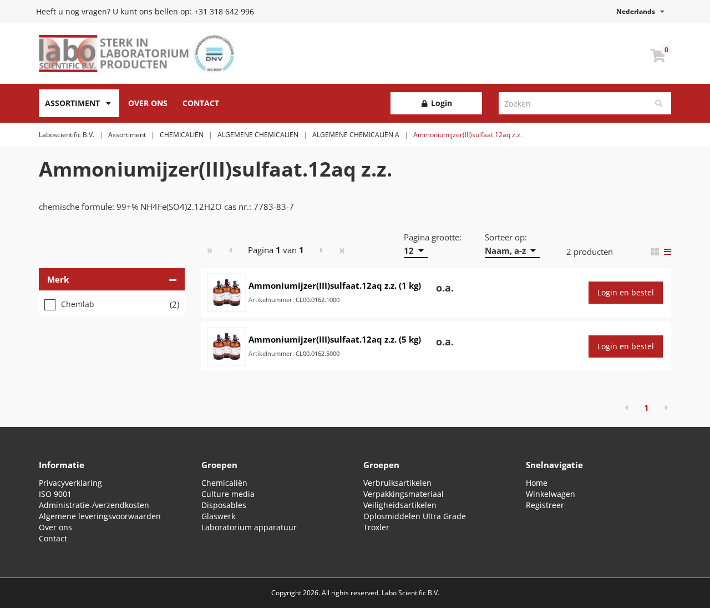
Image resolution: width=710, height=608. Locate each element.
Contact (200, 103)
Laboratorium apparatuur (249, 527)
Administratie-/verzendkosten (94, 505)
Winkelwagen (550, 494)
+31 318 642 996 (224, 11)
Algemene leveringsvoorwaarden (100, 516)
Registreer (545, 505)
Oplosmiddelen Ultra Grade (414, 516)
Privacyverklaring (70, 483)
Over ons (55, 527)
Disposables (223, 505)
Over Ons (148, 103)
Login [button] (440, 103)
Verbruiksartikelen (397, 483)
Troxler (376, 527)
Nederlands (638, 11)
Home (536, 483)
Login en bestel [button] (625, 292)
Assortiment (72, 103)
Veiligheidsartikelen (400, 505)
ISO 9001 (55, 494)
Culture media (228, 494)
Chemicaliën (224, 483)
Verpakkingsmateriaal (403, 494)
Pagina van (276, 249)
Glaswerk (218, 516)
